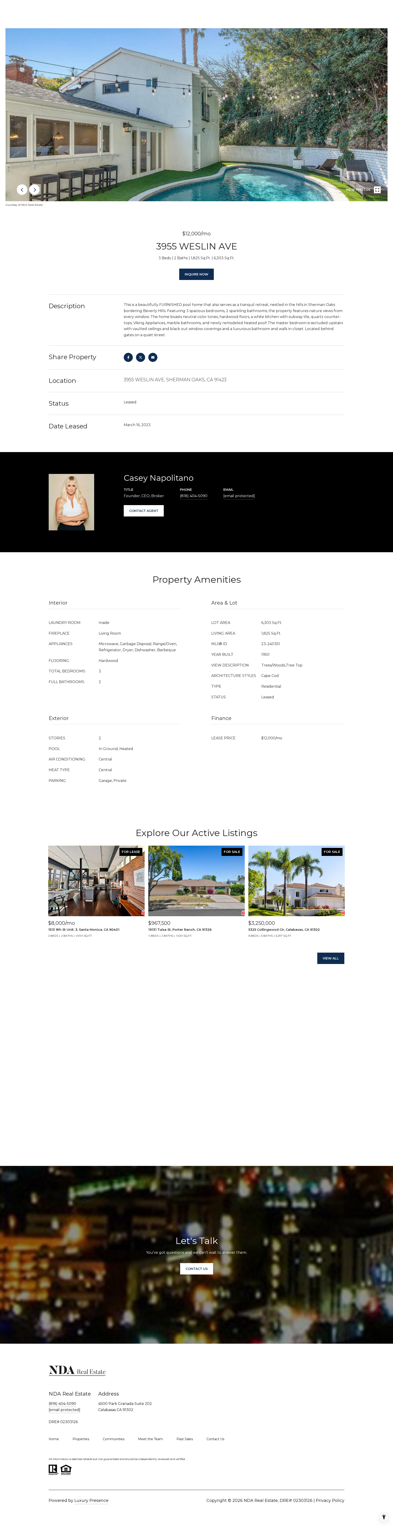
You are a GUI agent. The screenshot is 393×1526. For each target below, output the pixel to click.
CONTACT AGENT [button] (143, 511)
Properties (81, 1439)
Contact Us (215, 1439)
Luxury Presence (91, 1500)
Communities (113, 1439)
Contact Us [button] (197, 1269)
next (34, 189)
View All (331, 958)
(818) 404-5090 (193, 496)
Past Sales (184, 1439)
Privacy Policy (330, 1500)
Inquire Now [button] (196, 274)
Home (54, 1439)
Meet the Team (150, 1439)
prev (22, 189)
